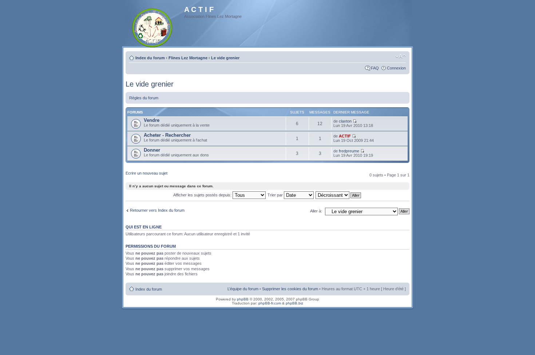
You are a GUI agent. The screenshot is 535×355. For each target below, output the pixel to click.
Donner (152, 150)
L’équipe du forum (242, 289)
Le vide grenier (225, 58)
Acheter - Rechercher (167, 135)
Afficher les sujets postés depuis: (203, 195)
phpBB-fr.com (269, 303)
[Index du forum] (152, 26)
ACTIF (345, 136)
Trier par (276, 195)
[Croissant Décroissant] (339, 195)
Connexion (396, 68)
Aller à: (316, 211)
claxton (345, 121)
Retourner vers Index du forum (157, 210)
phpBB (243, 299)
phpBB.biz (294, 303)
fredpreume (349, 151)
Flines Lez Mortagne (188, 58)
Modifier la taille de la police (400, 56)
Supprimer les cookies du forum (290, 289)
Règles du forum (143, 98)
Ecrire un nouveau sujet (146, 173)
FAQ (375, 68)
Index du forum (150, 58)
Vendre (151, 120)
